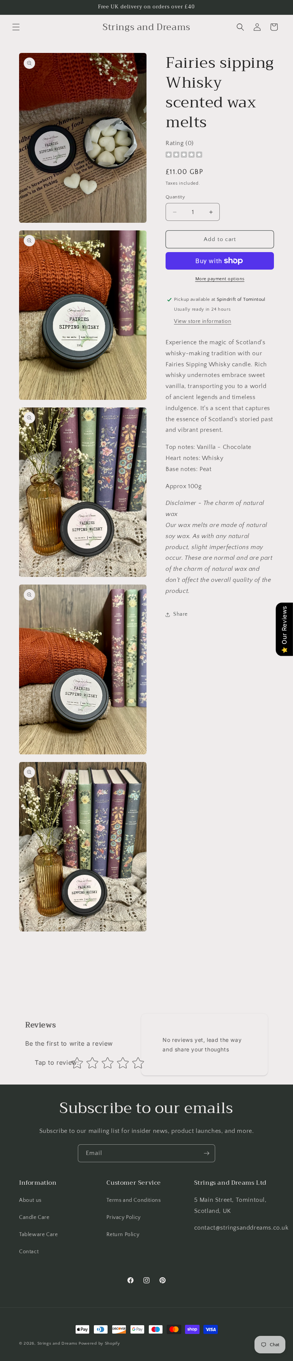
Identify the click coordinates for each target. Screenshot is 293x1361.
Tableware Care (38, 1235)
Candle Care (34, 1217)
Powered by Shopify (99, 1343)
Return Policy (122, 1235)
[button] (16, 27)
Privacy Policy (123, 1217)
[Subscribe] (206, 1153)
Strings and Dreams (57, 1343)
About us (30, 1200)
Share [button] (180, 614)
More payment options (220, 278)
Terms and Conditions (133, 1200)
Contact (29, 1252)
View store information (202, 321)
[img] (184, 156)
